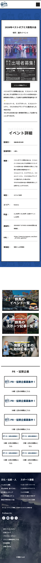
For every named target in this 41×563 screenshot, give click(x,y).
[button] (38, 4)
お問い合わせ (7, 546)
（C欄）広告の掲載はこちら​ (20, 429)
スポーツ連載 (27, 479)
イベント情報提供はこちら (11, 539)
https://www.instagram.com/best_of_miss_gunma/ (25, 237)
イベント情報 (11, 507)
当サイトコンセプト (9, 529)
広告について (7, 532)
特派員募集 (6, 543)
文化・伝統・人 (8, 479)
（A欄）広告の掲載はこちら (20, 391)
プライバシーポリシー (9, 536)
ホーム (4, 507)
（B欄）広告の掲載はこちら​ (20, 410)
